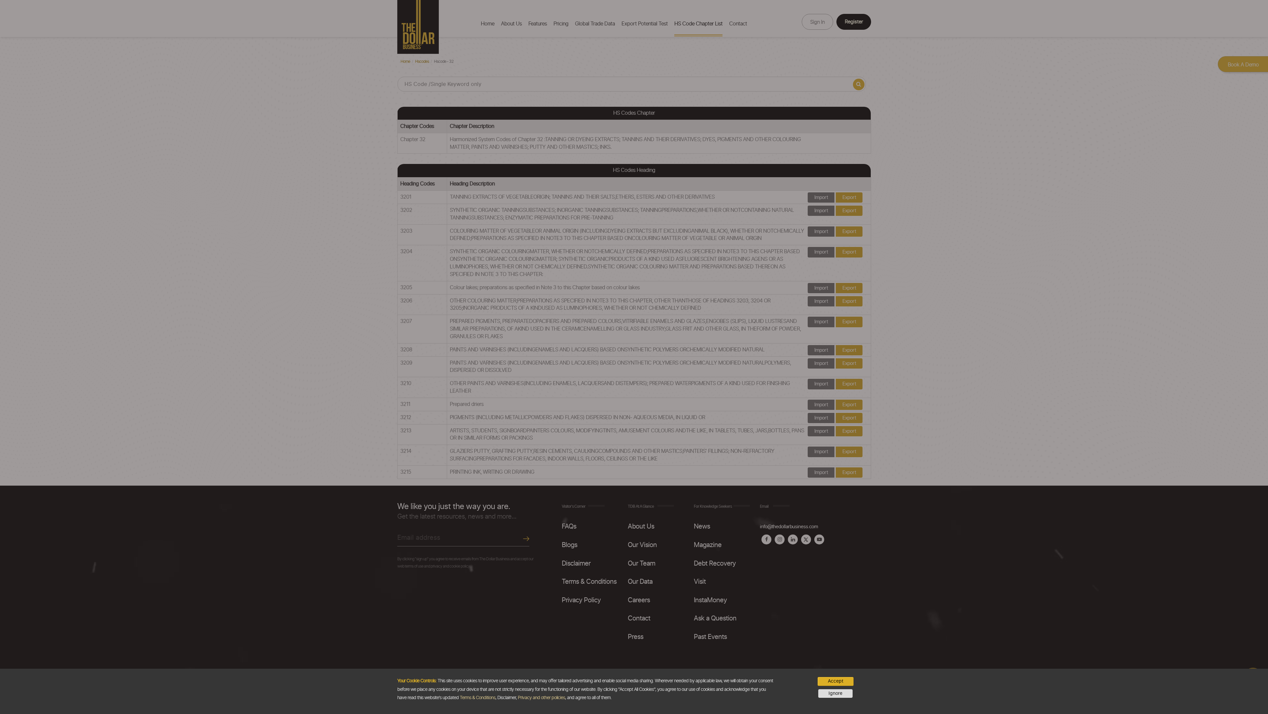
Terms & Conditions (477, 697)
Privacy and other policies (541, 697)
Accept (835, 681)
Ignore (835, 693)
